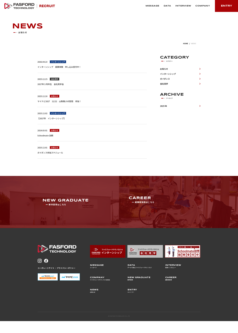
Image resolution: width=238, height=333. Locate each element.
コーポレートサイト (46, 268)
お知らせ (164, 68)
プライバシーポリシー (65, 268)
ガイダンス (165, 78)
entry (226, 6)
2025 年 (163, 106)
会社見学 (164, 83)
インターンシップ (168, 73)
